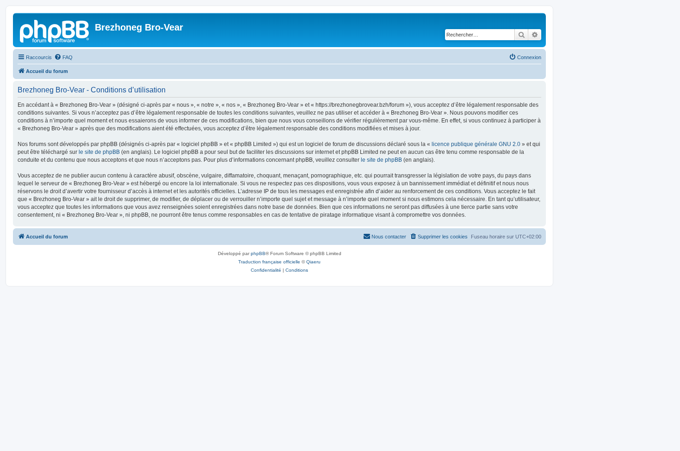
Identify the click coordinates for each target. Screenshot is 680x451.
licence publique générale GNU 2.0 (476, 144)
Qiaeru (313, 261)
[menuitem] (63, 57)
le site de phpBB (99, 152)
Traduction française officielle (269, 261)
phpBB (258, 253)
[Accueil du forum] (55, 30)
